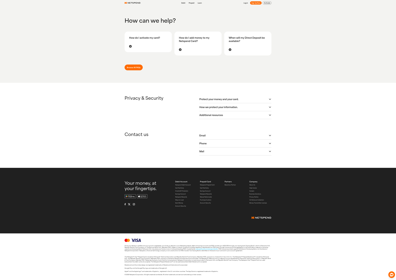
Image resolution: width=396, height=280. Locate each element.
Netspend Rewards (181, 197)
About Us (252, 185)
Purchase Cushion (205, 200)
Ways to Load (179, 200)
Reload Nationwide (206, 197)
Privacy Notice (253, 197)
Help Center (253, 188)
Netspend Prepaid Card (207, 185)
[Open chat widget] (391, 274)
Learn (200, 3)
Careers (251, 191)
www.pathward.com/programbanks (206, 249)
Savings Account (180, 194)
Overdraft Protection (181, 191)
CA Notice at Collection (256, 200)
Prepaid (191, 3)
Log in (246, 3)
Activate (267, 3)
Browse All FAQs (133, 67)
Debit (183, 3)
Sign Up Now (255, 3)
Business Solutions (255, 194)
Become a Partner (230, 185)
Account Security (180, 206)
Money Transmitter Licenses (258, 203)
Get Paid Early (179, 188)
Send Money (179, 203)
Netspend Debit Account (183, 185)
